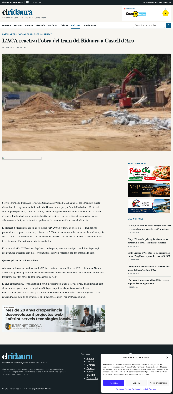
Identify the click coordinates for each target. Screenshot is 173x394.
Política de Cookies (123, 389)
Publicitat (167, 2)
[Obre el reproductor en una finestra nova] (165, 8)
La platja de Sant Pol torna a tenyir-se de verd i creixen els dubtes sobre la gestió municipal (149, 227)
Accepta (113, 383)
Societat (47, 34)
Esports (90, 368)
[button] (167, 357)
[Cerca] (168, 25)
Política (90, 371)
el (17, 11)
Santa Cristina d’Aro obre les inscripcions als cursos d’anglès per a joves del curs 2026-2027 (149, 254)
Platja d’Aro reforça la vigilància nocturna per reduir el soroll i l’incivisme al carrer (148, 241)
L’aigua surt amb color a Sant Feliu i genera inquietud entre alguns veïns (148, 281)
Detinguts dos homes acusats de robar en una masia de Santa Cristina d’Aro (148, 268)
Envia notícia (148, 2)
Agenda (90, 358)
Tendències (92, 378)
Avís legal (152, 389)
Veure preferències (158, 383)
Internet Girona (45, 389)
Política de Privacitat (140, 389)
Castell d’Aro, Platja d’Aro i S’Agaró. (21, 34)
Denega (136, 383)
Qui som (158, 2)
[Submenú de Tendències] (95, 25)
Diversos (90, 365)
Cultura (90, 361)
